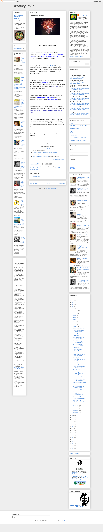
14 (73, 421)
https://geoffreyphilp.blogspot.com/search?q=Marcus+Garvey (79, 77)
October (75, 408)
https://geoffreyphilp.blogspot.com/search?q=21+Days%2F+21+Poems (79, 114)
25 (73, 446)
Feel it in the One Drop (82, 235)
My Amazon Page (74, 128)
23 (73, 441)
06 (73, 300)
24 (73, 443)
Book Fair (51, 166)
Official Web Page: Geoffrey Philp (78, 125)
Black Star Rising (77, 369)
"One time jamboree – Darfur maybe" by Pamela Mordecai (78, 373)
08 (73, 304)
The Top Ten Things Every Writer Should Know (82, 247)
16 (73, 426)
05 (73, 298)
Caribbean (56, 166)
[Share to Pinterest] (51, 164)
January (75, 310)
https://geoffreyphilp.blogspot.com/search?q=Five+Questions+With (79, 99)
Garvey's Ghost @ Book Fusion (78, 140)
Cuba (60, 166)
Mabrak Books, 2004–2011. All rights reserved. (80, 478)
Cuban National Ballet (35, 167)
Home (48, 183)
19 (73, 432)
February (75, 313)
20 (73, 435)
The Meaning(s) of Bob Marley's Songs (83, 178)
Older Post (62, 183)
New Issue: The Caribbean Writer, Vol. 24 (79, 402)
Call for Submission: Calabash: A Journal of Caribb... (78, 351)
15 (73, 424)
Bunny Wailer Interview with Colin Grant (79, 355)
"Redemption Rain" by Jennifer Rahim (78, 387)
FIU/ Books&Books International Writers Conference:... (78, 346)
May (74, 319)
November (76, 410)
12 (73, 417)
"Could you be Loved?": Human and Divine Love (83, 224)
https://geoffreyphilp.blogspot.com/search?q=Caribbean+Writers (79, 94)
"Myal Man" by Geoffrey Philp (23, 202)
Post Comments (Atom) (50, 188)
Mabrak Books (80, 506)
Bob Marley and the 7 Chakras (78, 137)
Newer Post (33, 183)
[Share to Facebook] (50, 164)
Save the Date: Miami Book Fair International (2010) (78, 393)
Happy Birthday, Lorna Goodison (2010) (78, 331)
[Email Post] (42, 164)
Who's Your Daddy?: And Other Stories (19, 368)
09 (73, 306)
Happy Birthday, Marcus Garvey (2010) (79, 367)
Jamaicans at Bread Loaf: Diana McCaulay (79, 397)
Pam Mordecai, (51, 66)
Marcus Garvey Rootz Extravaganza (78, 363)
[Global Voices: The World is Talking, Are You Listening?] (80, 485)
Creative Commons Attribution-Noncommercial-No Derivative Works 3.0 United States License (79, 475)
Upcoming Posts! (77, 377)
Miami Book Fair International (47, 167)
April (74, 317)
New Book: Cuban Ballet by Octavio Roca (79, 379)
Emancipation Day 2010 (79, 328)
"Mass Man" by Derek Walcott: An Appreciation (83, 268)
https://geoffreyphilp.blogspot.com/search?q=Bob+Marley (79, 82)
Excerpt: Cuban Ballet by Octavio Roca (79, 383)
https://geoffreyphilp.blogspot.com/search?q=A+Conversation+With (79, 108)
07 (73, 302)
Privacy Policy (74, 505)
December (76, 412)
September (76, 406)
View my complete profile (76, 56)
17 (73, 428)
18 (73, 430)
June (74, 321)
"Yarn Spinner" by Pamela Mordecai (78, 341)
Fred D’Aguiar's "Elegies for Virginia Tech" (83, 280)
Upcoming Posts (34, 169)
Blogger (65, 520)
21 (73, 437)
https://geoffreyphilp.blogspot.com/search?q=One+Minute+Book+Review (79, 103)
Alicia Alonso (45, 166)
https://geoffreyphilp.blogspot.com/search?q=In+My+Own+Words (79, 89)
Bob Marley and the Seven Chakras (18, 16)
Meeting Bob (73, 135)
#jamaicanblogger (38, 166)
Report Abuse (74, 453)
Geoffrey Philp (23, 6)
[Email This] (45, 164)
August (75, 326)
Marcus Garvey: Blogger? (77, 334)
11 (72, 415)
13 (73, 419)
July (74, 324)
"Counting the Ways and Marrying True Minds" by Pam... (79, 359)
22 (73, 439)
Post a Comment (36, 176)
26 (73, 448)
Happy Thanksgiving (82, 258)
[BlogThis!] (47, 164)
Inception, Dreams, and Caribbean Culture (79, 338)
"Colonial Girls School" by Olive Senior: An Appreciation (82, 190)
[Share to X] (48, 164)
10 (73, 309)
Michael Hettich (58, 167)
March (75, 315)
